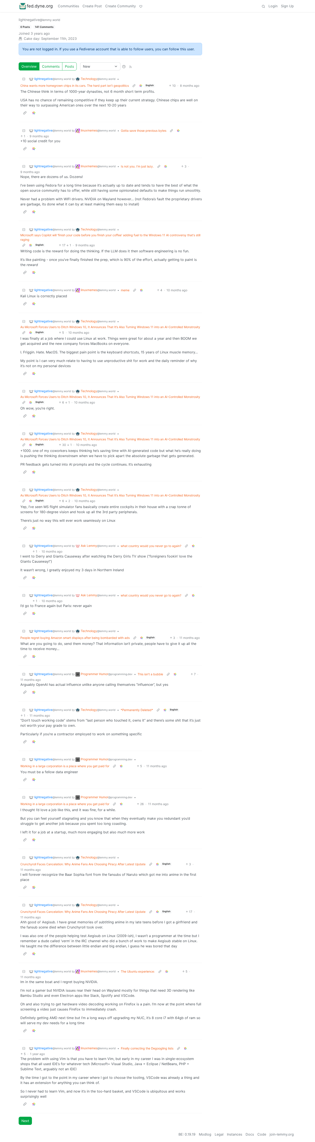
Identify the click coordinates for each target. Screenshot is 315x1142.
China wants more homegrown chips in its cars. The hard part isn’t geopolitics (74, 85)
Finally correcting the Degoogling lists (147, 1048)
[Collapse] (23, 79)
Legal (219, 1134)
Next (25, 1121)
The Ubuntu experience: (138, 971)
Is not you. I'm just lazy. (137, 166)
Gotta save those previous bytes (143, 130)
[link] (140, 85)
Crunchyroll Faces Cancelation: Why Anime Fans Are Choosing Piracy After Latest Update (83, 864)
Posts (69, 66)
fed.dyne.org (40, 6)
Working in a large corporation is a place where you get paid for (64, 766)
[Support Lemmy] (141, 6)
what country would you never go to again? (151, 546)
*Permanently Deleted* (137, 710)
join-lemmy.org (282, 1134)
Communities (68, 6)
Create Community (120, 6)
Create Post (92, 6)
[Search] (263, 6)
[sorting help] (124, 66)
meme (125, 290)
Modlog (205, 1134)
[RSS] (130, 66)
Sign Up (287, 6)
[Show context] (133, 85)
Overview (29, 66)
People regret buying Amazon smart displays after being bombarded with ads (75, 638)
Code (261, 1134)
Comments (51, 66)
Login (273, 6)
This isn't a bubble (150, 674)
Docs (250, 1134)
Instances (234, 1134)
